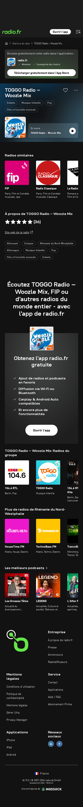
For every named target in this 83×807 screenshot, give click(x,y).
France (44, 773)
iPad (9, 747)
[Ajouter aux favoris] (65, 90)
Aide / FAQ (54, 697)
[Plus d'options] (76, 90)
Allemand (12, 243)
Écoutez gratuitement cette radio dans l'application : (40, 53)
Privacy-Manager (16, 720)
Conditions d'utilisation (20, 686)
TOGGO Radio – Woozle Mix (46, 133)
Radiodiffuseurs (57, 662)
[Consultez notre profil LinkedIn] (51, 744)
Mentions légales (16, 705)
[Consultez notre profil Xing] (59, 744)
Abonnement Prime (60, 704)
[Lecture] (72, 131)
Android (11, 754)
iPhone (10, 740)
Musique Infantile (31, 103)
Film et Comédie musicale (21, 110)
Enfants (11, 103)
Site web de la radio (17, 232)
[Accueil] (6, 43)
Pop (49, 103)
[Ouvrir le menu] (78, 31)
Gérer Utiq (13, 712)
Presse (52, 647)
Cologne (28, 243)
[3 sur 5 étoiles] (19, 222)
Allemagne (13, 250)
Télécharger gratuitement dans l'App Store (41, 73)
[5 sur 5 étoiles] (30, 222)
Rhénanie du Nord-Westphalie (57, 243)
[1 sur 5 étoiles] (7, 222)
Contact (53, 682)
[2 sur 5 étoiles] (13, 222)
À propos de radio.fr (60, 640)
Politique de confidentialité (15, 696)
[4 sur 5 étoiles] (24, 222)
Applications (55, 689)
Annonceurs (55, 654)
